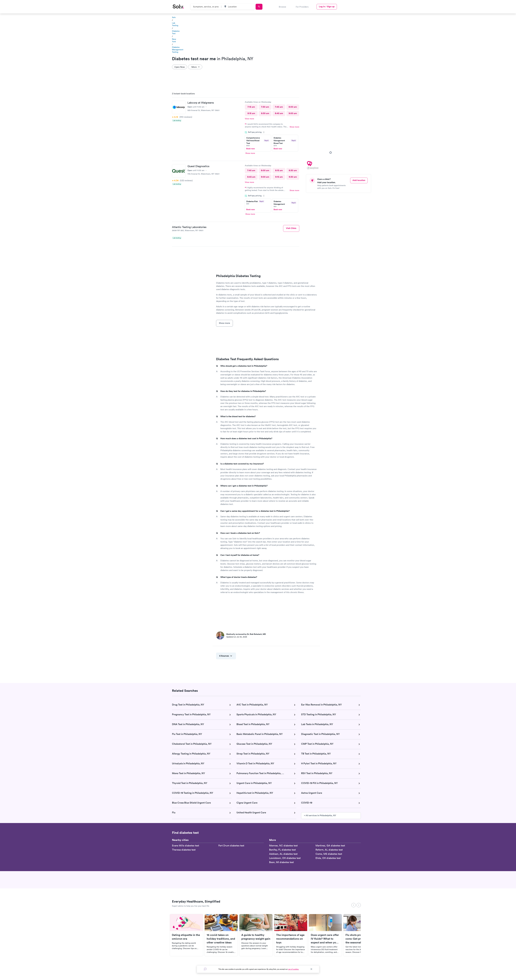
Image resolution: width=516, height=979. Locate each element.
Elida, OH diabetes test (328, 858)
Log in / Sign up (327, 6)
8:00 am (293, 106)
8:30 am (265, 113)
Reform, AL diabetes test (329, 849)
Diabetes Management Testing (177, 49)
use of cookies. (293, 969)
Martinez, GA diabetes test (330, 845)
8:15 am (251, 113)
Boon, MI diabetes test (281, 862)
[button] (308, 163)
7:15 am (251, 106)
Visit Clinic (291, 228)
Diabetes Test (176, 32)
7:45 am (279, 106)
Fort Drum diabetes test (231, 845)
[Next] (358, 905)
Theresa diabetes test (184, 849)
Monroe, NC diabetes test (283, 845)
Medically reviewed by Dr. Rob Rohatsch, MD (246, 634)
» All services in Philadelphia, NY (320, 815)
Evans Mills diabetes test (185, 845)
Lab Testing (175, 24)
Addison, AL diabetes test (283, 853)
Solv (174, 17)
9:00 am (293, 113)
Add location (358, 180)
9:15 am (279, 176)
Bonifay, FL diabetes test (282, 849)
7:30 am (265, 106)
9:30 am (293, 176)
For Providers (302, 6)
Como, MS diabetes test (329, 853)
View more (249, 118)
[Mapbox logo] (313, 168)
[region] (339, 130)
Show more (294, 127)
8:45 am (279, 113)
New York (174, 40)
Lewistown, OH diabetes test (285, 858)
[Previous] (353, 905)
